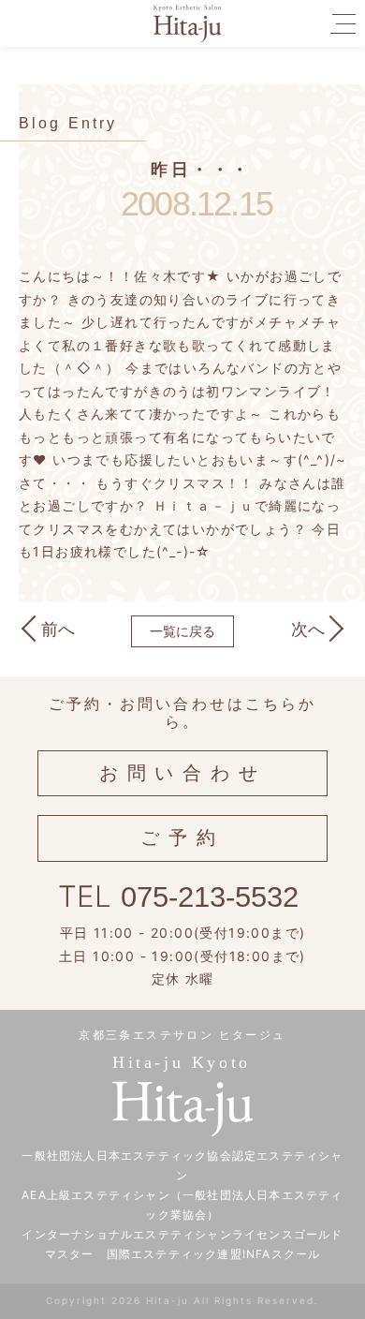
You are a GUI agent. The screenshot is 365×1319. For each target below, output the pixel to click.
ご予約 (182, 837)
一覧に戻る (182, 631)
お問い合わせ (183, 773)
